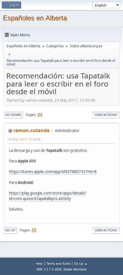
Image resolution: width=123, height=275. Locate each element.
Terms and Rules (58, 263)
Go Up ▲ (81, 263)
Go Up (10, 230)
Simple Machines (75, 269)
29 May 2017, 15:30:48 (24, 139)
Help (39, 263)
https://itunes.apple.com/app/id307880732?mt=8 (53, 171)
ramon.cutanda (31, 130)
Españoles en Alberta (35, 18)
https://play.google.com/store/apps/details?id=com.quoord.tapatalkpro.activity (47, 195)
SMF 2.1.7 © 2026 (48, 269)
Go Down (13, 115)
